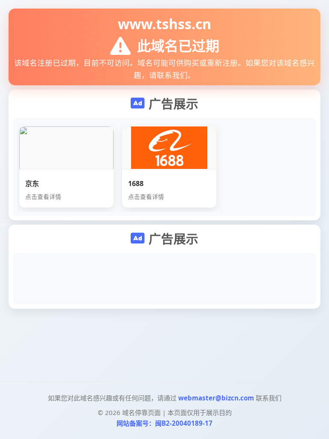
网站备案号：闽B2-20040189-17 (164, 423)
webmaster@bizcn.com (216, 398)
